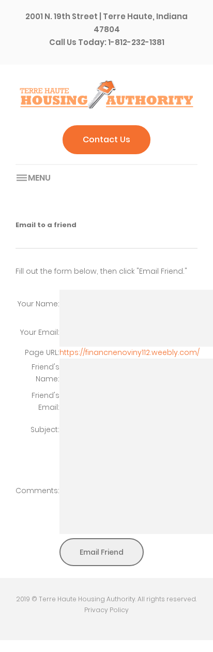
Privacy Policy (106, 609)
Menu (39, 178)
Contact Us (106, 139)
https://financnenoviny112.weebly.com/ (129, 352)
